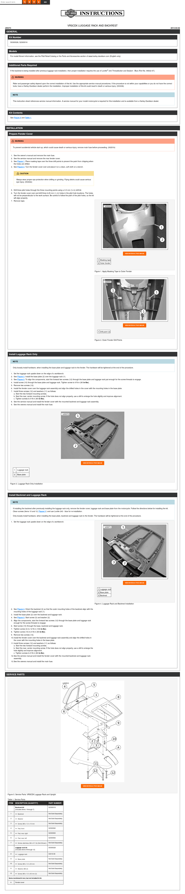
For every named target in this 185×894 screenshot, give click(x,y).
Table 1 (28, 117)
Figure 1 (20, 161)
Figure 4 (20, 609)
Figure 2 (20, 167)
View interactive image (134, 253)
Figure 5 (17, 117)
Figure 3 (20, 376)
